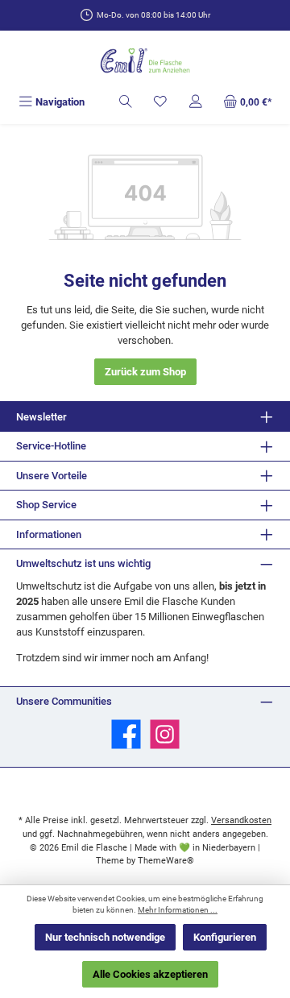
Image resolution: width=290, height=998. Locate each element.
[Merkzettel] (160, 102)
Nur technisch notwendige (105, 937)
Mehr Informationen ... (178, 909)
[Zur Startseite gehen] (145, 62)
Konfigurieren (224, 937)
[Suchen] (125, 102)
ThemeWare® (166, 860)
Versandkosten (241, 820)
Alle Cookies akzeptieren (150, 974)
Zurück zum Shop (145, 372)
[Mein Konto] (195, 102)
